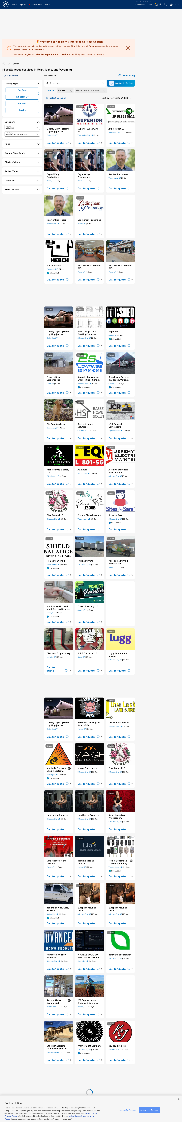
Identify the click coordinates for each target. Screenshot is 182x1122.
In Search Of (22, 96)
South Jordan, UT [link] (84, 473)
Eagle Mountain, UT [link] (116, 430)
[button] (37, 127)
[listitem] (58, 125)
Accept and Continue (149, 1110)
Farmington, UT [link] (53, 775)
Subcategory (9, 133)
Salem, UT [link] (50, 613)
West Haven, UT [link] (114, 178)
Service (22, 110)
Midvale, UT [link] (51, 657)
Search (16, 63)
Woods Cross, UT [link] (84, 383)
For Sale (22, 90)
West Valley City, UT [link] (85, 135)
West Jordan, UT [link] (53, 476)
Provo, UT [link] (50, 181)
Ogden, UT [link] (112, 335)
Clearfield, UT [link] (82, 961)
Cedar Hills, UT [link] (83, 430)
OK (179, 1099)
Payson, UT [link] (81, 1007)
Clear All (50, 90)
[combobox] (22, 127)
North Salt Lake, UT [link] (115, 132)
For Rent (22, 103)
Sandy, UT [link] (112, 567)
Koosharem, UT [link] (52, 428)
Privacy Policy (11, 1116)
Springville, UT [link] (52, 914)
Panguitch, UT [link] (52, 269)
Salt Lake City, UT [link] (84, 338)
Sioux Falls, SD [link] (114, 1049)
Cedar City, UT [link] (52, 135)
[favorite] (67, 143)
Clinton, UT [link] (112, 383)
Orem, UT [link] (50, 383)
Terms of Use (91, 1113)
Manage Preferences (127, 1110)
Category (8, 126)
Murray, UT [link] (81, 224)
